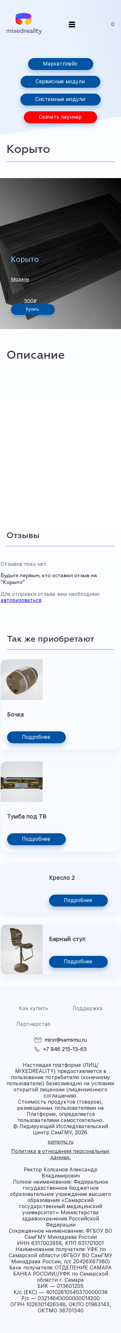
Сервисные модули (60, 81)
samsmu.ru (61, 1142)
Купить (32, 309)
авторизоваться (21, 600)
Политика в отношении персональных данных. (60, 1154)
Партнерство (33, 1024)
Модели (20, 279)
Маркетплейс (60, 64)
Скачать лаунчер (60, 117)
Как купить (33, 1008)
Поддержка (88, 1008)
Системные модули (60, 99)
